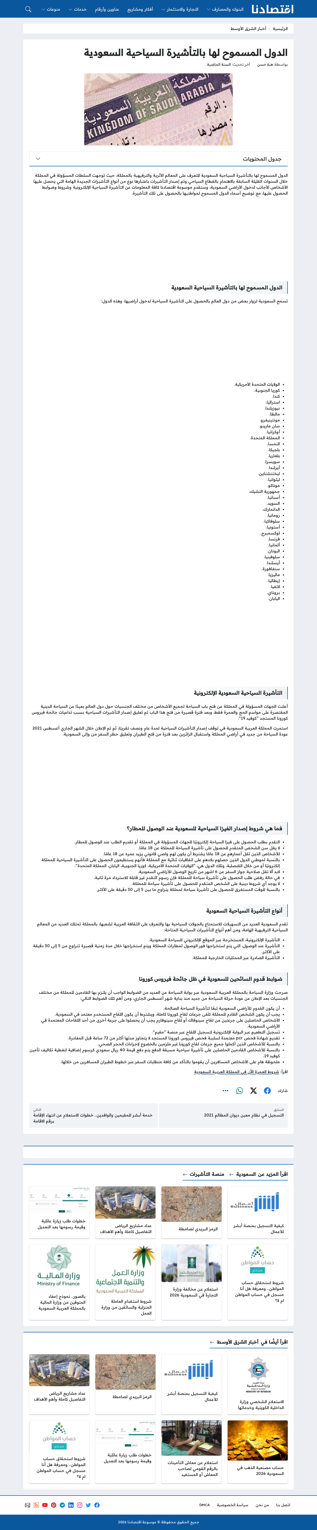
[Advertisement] (158, 234)
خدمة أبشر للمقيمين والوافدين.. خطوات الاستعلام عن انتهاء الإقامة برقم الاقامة (93, 1118)
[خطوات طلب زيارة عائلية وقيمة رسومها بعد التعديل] (59, 1212)
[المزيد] (226, 1091)
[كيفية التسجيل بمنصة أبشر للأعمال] (258, 1212)
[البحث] (28, 9)
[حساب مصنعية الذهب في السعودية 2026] (258, 1451)
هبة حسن (265, 64)
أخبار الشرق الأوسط (248, 28)
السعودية (246, 1174)
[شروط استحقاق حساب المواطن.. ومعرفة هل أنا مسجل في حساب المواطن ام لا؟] (258, 1282)
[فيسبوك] (267, 1091)
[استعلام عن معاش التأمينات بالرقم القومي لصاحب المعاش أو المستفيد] (191, 1451)
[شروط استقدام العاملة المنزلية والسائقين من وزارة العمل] (125, 1282)
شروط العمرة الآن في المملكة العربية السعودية (236, 1071)
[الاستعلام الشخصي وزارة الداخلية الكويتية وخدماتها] (258, 1384)
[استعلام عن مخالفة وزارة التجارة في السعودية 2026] (191, 1282)
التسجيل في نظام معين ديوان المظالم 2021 (244, 1115)
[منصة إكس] (253, 1091)
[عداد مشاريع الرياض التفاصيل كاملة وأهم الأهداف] (125, 1212)
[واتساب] (239, 1091)
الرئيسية (280, 28)
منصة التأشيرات (207, 1174)
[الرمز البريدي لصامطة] (191, 1212)
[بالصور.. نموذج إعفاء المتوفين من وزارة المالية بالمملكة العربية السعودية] (59, 1282)
